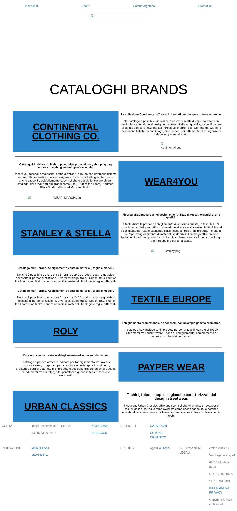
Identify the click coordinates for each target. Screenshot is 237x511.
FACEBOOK (99, 433)
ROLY (65, 331)
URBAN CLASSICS (65, 406)
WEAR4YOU (171, 181)
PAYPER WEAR (171, 367)
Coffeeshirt (31, 6)
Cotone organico (144, 6)
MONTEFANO (40, 448)
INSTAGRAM (99, 425)
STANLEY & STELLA (66, 233)
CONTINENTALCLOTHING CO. (66, 131)
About (85, 6)
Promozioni (205, 6)
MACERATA (39, 455)
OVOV (166, 448)
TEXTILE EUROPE (171, 299)
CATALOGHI (158, 425)
